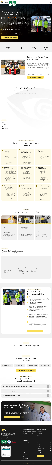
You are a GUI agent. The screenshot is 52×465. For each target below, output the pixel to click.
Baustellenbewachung (41, 431)
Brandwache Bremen (45, 365)
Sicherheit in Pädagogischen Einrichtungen (28, 434)
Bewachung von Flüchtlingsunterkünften (27, 437)
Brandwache (39, 433)
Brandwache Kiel (19, 365)
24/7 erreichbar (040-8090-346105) (9, 33)
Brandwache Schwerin (7, 365)
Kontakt (41, 456)
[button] (29, 443)
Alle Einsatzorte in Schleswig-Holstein (27, 370)
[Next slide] (5, 131)
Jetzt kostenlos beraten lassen (10, 37)
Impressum (49, 462)
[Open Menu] (50, 2)
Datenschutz (44, 462)
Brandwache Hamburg (33, 365)
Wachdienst (39, 437)
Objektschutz (39, 435)
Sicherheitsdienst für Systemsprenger (29, 431)
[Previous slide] (2, 131)
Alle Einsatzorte (40, 452)
